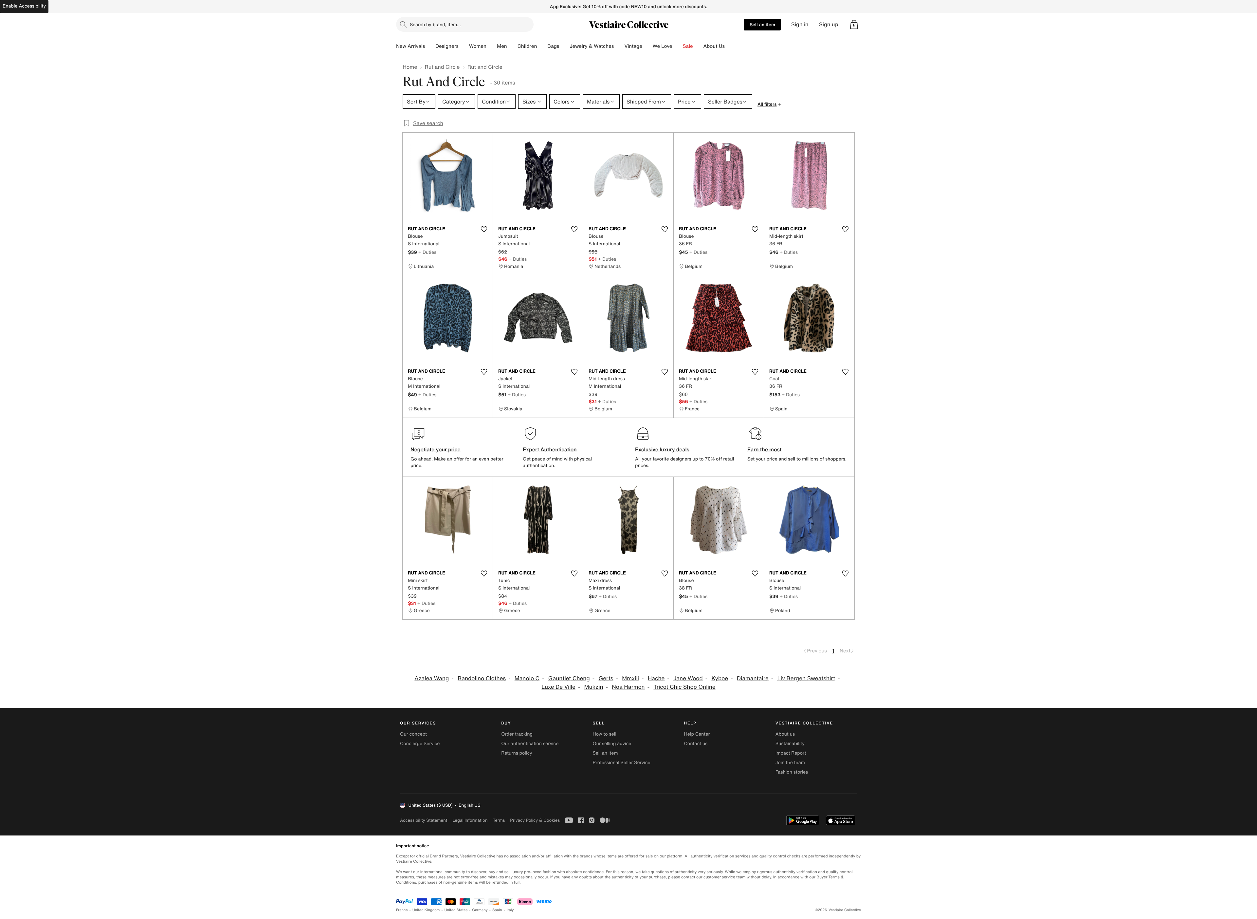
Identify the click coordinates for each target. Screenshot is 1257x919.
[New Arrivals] (430, 46)
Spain (497, 910)
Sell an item (762, 24)
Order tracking (517, 734)
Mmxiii (630, 678)
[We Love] (677, 46)
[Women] (491, 46)
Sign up (828, 24)
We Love (662, 46)
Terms (499, 820)
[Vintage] (647, 46)
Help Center (697, 734)
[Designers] (463, 46)
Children (527, 46)
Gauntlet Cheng (569, 678)
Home (410, 67)
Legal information (469, 820)
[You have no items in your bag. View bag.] (854, 24)
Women (477, 46)
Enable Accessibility (24, 6)
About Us (714, 46)
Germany (480, 910)
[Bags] (564, 46)
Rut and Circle (442, 67)
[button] (854, 24)
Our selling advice (611, 743)
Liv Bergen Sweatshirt (806, 678)
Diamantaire (753, 678)
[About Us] (730, 46)
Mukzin (593, 687)
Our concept (413, 734)
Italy (510, 910)
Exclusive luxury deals (662, 449)
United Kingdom (426, 910)
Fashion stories (791, 772)
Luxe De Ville (558, 687)
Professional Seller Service (621, 762)
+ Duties (427, 252)
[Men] (512, 46)
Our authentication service (529, 743)
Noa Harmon (628, 687)
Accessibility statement (423, 820)
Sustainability (790, 743)
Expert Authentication (550, 449)
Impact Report (790, 753)
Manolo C (527, 678)
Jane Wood (688, 678)
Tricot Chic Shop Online (684, 687)
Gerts (606, 678)
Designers (447, 46)
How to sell (604, 734)
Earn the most (764, 449)
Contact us (696, 743)
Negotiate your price (435, 449)
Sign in (800, 24)
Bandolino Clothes (482, 678)
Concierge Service (420, 743)
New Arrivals (410, 46)
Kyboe (720, 678)
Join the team (790, 762)
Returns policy (516, 753)
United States (456, 910)
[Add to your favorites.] (484, 229)
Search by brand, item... (435, 24)
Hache (656, 678)
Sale (688, 46)
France (402, 910)
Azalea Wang (431, 678)
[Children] (542, 46)
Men (502, 46)
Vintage (633, 46)
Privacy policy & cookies (535, 820)
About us (785, 734)
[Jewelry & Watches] (619, 46)
